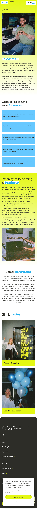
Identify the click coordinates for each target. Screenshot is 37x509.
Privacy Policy (18, 487)
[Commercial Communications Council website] (10, 428)
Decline (19, 502)
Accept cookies (18, 497)
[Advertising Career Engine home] (8, 3)
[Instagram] (3, 435)
